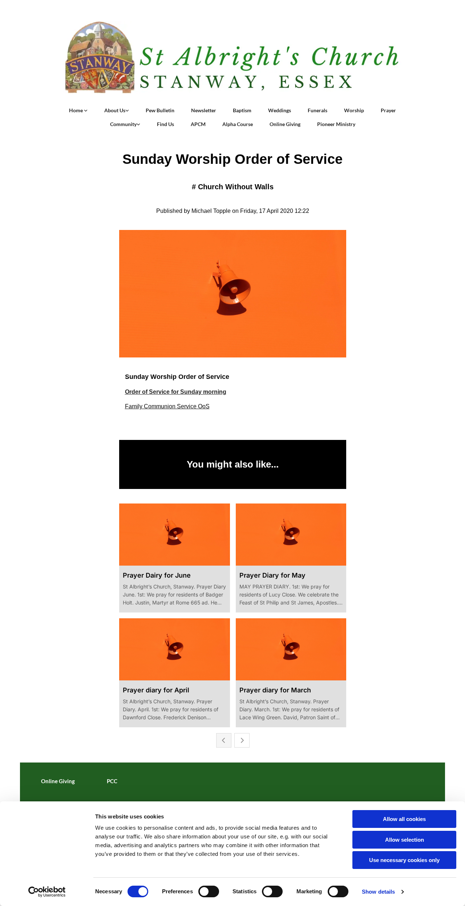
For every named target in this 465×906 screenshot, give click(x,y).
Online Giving (285, 124)
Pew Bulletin (160, 110)
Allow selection (404, 840)
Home (76, 110)
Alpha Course (237, 124)
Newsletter (203, 110)
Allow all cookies (404, 819)
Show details (378, 892)
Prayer (388, 110)
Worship (354, 110)
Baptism (242, 110)
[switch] (208, 891)
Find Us (165, 124)
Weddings (279, 110)
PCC (112, 781)
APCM (198, 124)
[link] (78, 110)
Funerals (317, 110)
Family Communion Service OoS (167, 406)
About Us (114, 110)
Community (123, 124)
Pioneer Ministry (336, 124)
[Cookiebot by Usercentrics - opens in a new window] (47, 891)
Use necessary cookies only (404, 860)
